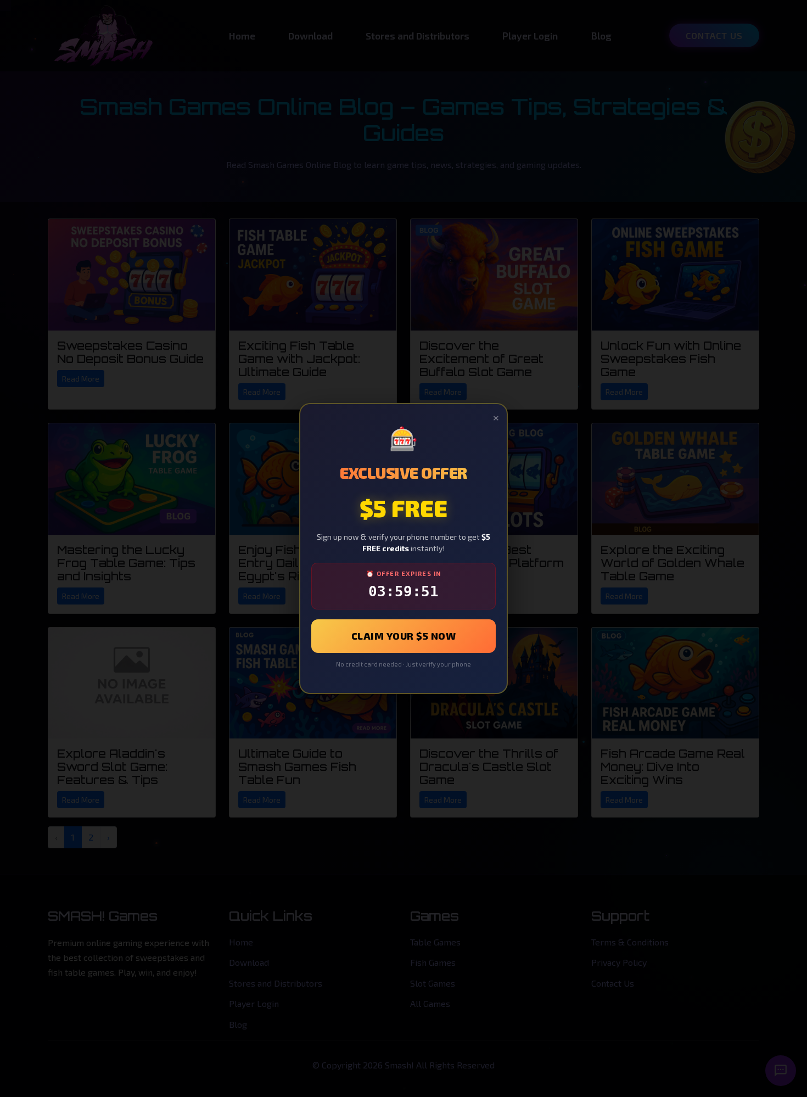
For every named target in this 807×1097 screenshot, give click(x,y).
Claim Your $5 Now (403, 636)
